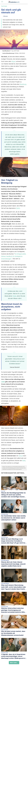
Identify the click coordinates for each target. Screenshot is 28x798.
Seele (14, 296)
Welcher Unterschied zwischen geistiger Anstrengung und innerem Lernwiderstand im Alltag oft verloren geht (13, 610)
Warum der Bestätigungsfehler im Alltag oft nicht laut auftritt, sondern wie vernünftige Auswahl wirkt (13, 495)
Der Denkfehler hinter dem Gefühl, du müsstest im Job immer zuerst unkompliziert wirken (13, 518)
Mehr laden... (14, 662)
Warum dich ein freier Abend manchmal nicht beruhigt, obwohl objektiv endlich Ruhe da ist (13, 564)
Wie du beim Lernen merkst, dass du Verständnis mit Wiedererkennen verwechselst (13, 633)
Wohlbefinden (5, 560)
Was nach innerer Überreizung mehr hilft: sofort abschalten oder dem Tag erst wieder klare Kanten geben (13, 587)
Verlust (21, 456)
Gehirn (18, 208)
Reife (23, 460)
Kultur (3, 491)
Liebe (3, 381)
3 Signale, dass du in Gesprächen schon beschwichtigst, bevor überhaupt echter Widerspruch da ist (13, 656)
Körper (13, 61)
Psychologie (4, 6)
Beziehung (23, 84)
